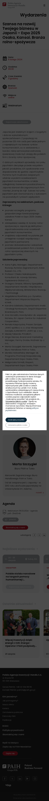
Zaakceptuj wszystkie (16, 420)
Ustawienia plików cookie (16, 401)
